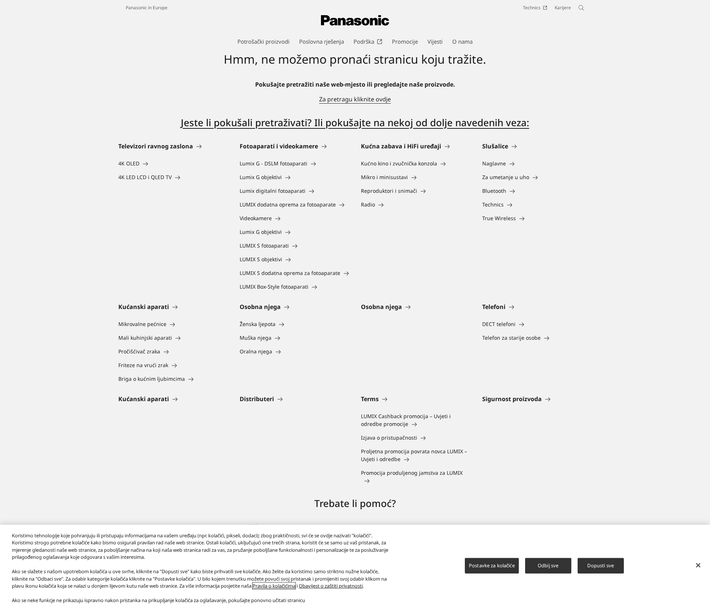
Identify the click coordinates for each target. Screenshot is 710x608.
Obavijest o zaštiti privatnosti (331, 585)
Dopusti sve (600, 565)
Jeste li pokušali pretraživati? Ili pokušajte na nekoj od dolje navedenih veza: (355, 122)
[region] (355, 566)
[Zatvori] (698, 565)
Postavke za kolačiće (492, 565)
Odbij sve (548, 565)
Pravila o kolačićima (274, 585)
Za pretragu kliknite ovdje (355, 99)
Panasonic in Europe (147, 7)
